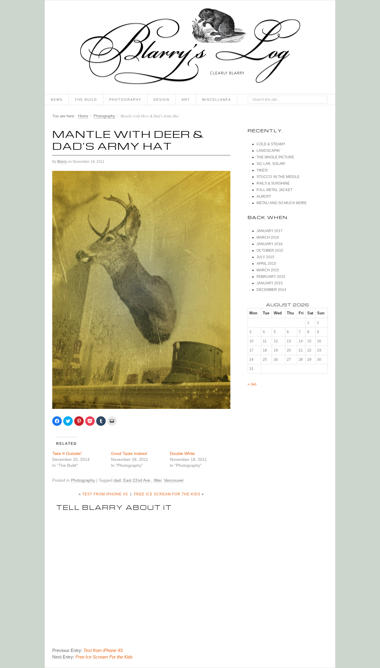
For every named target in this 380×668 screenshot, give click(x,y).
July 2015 (265, 257)
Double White (182, 453)
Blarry (62, 162)
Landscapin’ (268, 151)
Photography (125, 99)
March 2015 (267, 270)
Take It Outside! (67, 453)
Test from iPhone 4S (105, 494)
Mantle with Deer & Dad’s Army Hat (128, 139)
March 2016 (267, 237)
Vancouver (174, 480)
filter (158, 480)
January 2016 (269, 244)
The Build (86, 99)
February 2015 (270, 277)
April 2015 (266, 263)
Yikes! (262, 170)
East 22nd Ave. (137, 480)
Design (161, 99)
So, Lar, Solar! (270, 164)
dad (117, 480)
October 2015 (269, 250)
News (57, 99)
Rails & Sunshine (273, 183)
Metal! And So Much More (281, 203)
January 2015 (269, 283)
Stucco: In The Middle (278, 177)
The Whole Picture (275, 157)
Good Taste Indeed (129, 453)
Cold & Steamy (270, 144)
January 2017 (269, 231)
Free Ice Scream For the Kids (167, 494)
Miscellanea (216, 99)
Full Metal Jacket (274, 190)
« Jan (252, 384)
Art (186, 99)
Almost (263, 196)
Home (83, 116)
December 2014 (271, 290)
